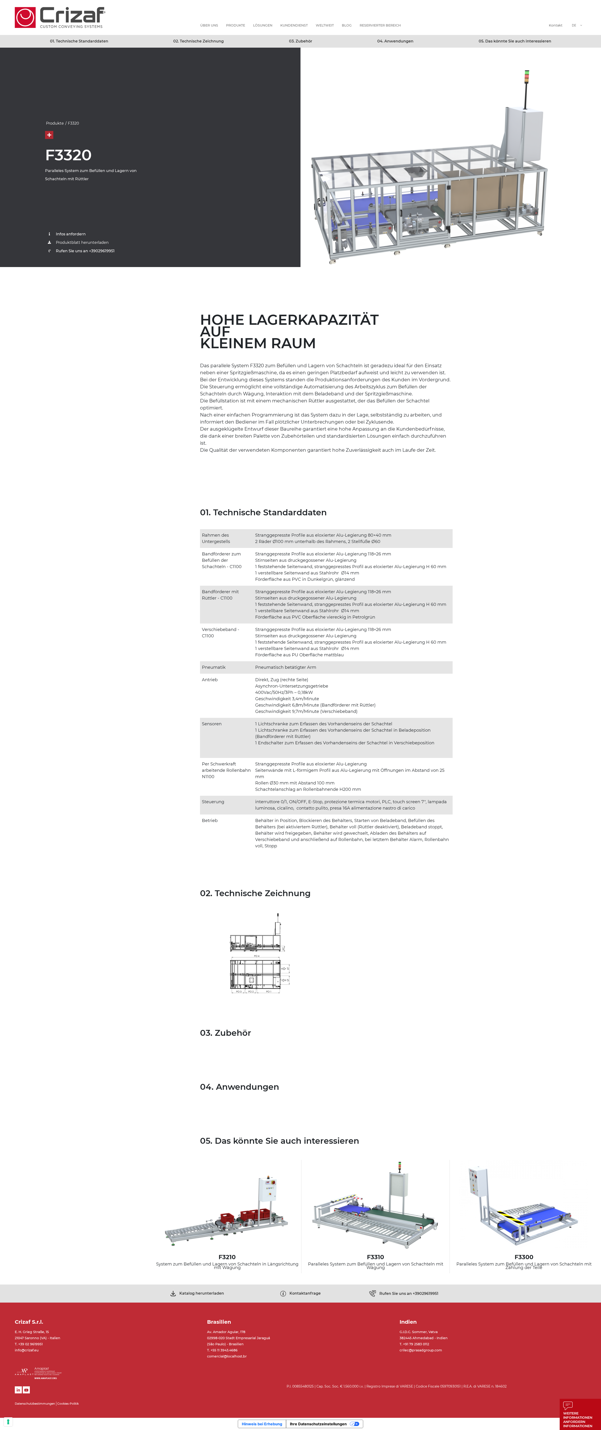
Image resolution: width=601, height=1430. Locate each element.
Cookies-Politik (68, 1403)
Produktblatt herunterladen (82, 242)
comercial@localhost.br (227, 1356)
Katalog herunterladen (201, 1293)
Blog (347, 25)
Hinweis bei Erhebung (262, 1424)
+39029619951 (408, 1293)
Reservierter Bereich (380, 25)
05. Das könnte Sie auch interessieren (515, 41)
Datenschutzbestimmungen (35, 1403)
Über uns (209, 25)
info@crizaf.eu (27, 1350)
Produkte (235, 25)
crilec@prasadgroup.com (421, 1350)
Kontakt (555, 25)
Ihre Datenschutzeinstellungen (318, 1424)
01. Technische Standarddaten (79, 41)
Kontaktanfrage (305, 1293)
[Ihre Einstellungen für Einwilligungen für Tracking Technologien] (8, 1421)
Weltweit (325, 25)
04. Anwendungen (395, 41)
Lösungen (262, 25)
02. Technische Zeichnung (198, 41)
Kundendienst (294, 25)
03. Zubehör (300, 41)
